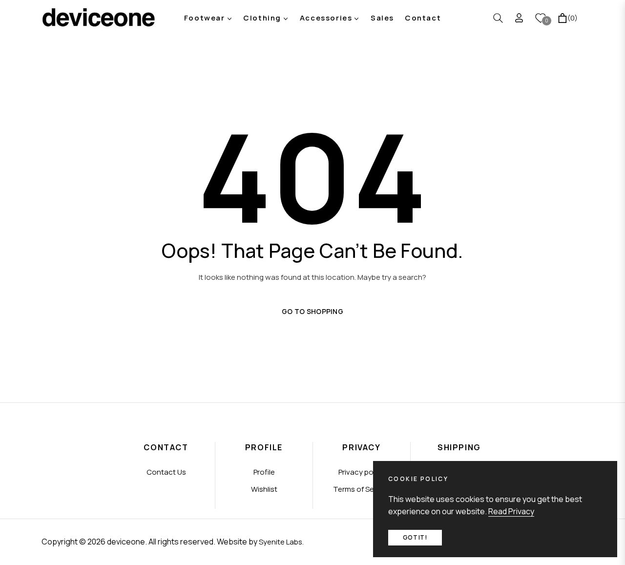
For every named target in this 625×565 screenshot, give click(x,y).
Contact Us (166, 472)
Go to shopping (312, 311)
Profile (264, 472)
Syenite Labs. (281, 542)
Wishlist (264, 489)
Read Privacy (511, 511)
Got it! (415, 537)
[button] (498, 18)
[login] (519, 17)
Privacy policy (361, 472)
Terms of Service (362, 489)
